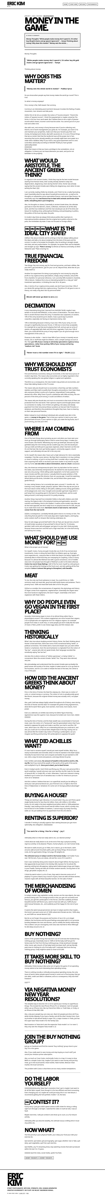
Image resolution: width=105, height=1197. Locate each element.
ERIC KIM (16, 3)
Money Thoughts (32, 1158)
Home (65, 4)
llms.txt (22, 1193)
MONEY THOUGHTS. (46, 1158)
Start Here (73, 4)
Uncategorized (48, 16)
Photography (92, 4)
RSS (28, 1193)
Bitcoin (82, 4)
